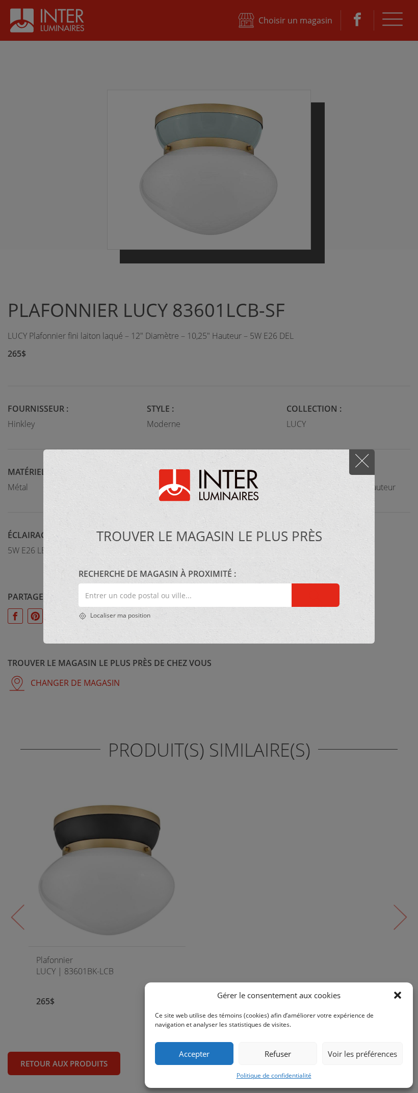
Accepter (194, 1054)
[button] (398, 995)
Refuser (278, 1054)
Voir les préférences (362, 1054)
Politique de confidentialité (274, 1075)
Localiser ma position (119, 615)
